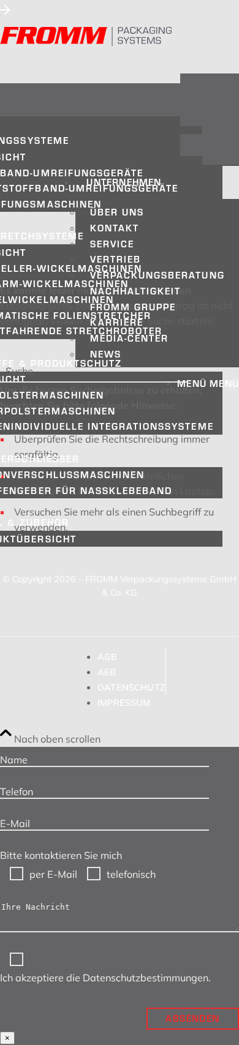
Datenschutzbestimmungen (145, 978)
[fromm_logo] (86, 36)
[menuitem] (157, 266)
